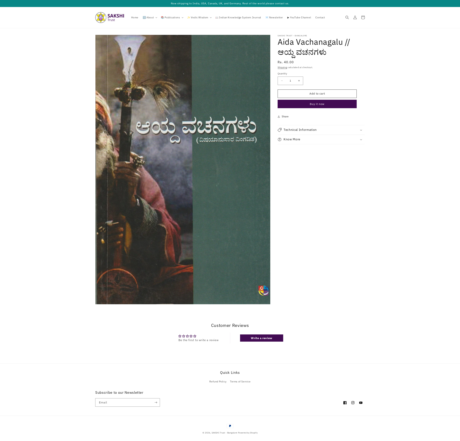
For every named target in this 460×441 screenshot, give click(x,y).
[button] (150, 17)
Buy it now (317, 104)
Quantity (282, 73)
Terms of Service (240, 381)
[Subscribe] (156, 402)
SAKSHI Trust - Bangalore (224, 432)
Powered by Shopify (248, 432)
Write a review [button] (261, 338)
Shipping (282, 67)
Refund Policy (217, 381)
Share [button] (285, 116)
